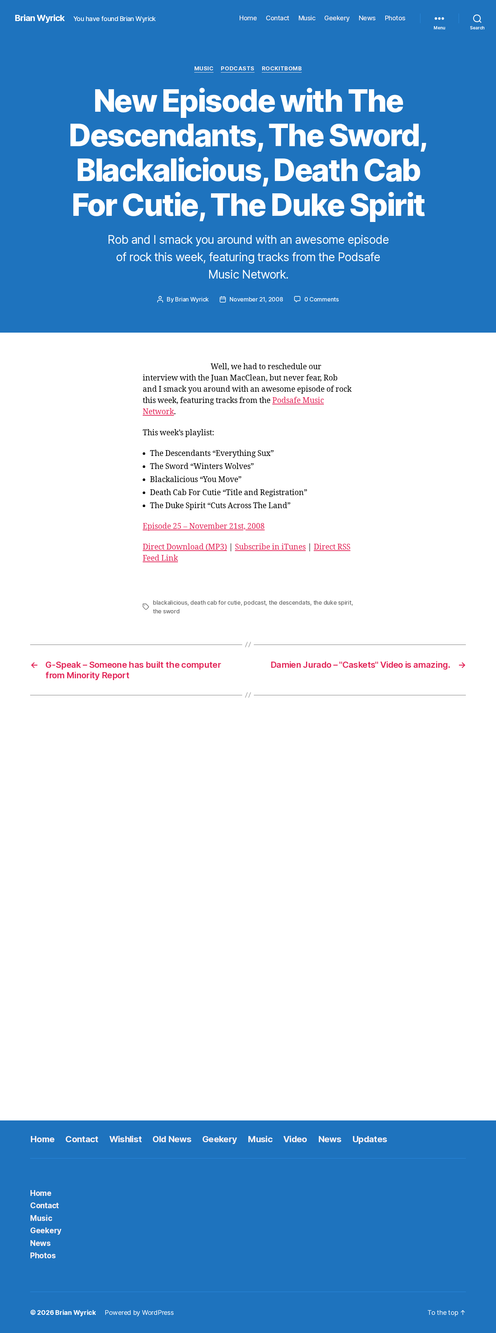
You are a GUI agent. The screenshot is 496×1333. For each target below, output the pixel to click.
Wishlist (125, 1139)
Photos (395, 18)
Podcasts (237, 68)
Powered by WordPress (139, 1312)
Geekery (337, 18)
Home (248, 18)
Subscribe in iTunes (270, 547)
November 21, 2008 (256, 299)
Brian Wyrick (40, 18)
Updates (369, 1139)
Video (295, 1139)
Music (307, 18)
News (367, 18)
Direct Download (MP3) (185, 547)
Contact (277, 18)
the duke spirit (332, 602)
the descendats (289, 602)
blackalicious (170, 602)
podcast (254, 602)
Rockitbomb (282, 68)
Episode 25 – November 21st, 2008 (204, 526)
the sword (166, 611)
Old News (172, 1139)
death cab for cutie (215, 602)
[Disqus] (248, 815)
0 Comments (321, 299)
